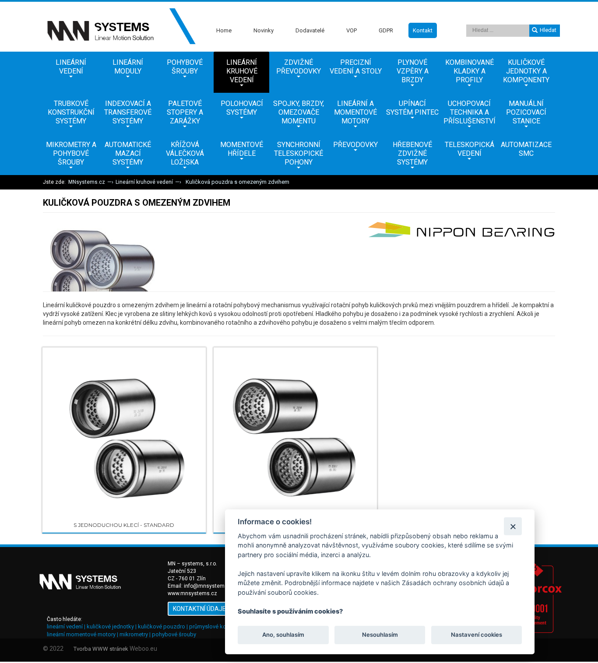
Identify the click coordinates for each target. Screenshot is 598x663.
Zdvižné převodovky (298, 66)
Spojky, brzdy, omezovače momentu (298, 112)
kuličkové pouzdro (161, 626)
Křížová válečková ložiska (185, 153)
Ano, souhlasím (283, 634)
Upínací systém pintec (412, 107)
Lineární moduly (128, 66)
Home (224, 30)
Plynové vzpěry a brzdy (413, 71)
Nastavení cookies (476, 634)
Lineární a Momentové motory (355, 112)
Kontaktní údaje (199, 608)
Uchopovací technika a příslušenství (469, 112)
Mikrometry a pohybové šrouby (71, 153)
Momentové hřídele (241, 149)
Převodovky (355, 144)
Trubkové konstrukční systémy (71, 112)
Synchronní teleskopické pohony (298, 153)
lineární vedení (65, 626)
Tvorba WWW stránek (101, 648)
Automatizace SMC (526, 149)
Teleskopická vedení (469, 149)
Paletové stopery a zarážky (185, 112)
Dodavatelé (309, 30)
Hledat (548, 30)
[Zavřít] (513, 526)
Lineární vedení (71, 66)
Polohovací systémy (242, 107)
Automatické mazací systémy (128, 153)
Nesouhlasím (379, 634)
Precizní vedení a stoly (356, 66)
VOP (351, 30)
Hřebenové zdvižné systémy (412, 153)
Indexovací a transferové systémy (127, 112)
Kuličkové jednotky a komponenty (526, 71)
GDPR (386, 30)
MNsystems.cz (86, 182)
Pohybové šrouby (185, 66)
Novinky (263, 30)
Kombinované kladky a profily (469, 71)
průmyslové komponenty (220, 626)
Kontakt (423, 30)
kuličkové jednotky (110, 626)
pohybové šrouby (174, 634)
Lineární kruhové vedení (241, 71)
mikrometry (134, 634)
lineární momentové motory (81, 634)
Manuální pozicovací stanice (526, 112)
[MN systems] (119, 26)
